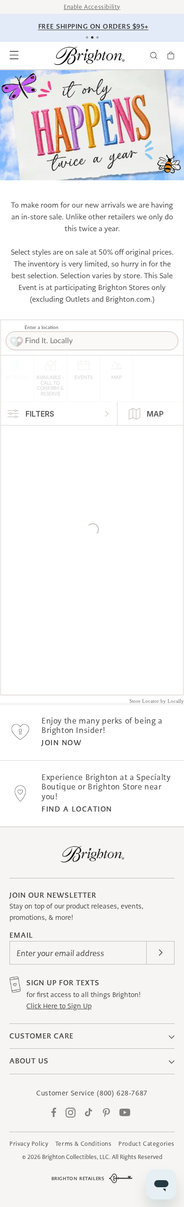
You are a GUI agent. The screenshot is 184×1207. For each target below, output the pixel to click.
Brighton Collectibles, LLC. (76, 1156)
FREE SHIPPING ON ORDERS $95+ (93, 26)
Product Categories (146, 1143)
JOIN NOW (62, 742)
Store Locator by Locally (156, 701)
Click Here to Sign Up (59, 1006)
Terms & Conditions (83, 1143)
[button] (14, 55)
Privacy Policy (28, 1143)
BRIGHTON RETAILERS (78, 1178)
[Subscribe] (160, 953)
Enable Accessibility (92, 6)
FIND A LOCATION (77, 809)
